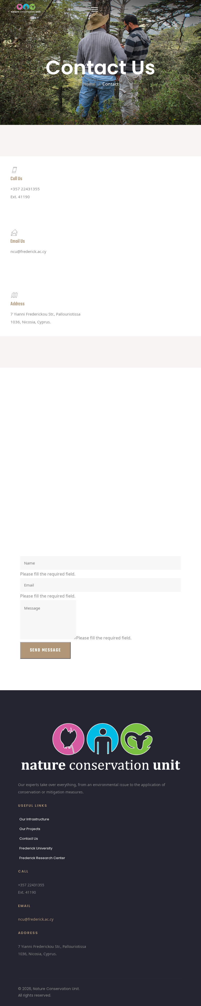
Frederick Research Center (42, 857)
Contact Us (28, 838)
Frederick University (35, 848)
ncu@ (28, 251)
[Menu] (94, 9)
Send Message (45, 650)
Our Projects (29, 828)
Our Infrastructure (34, 819)
